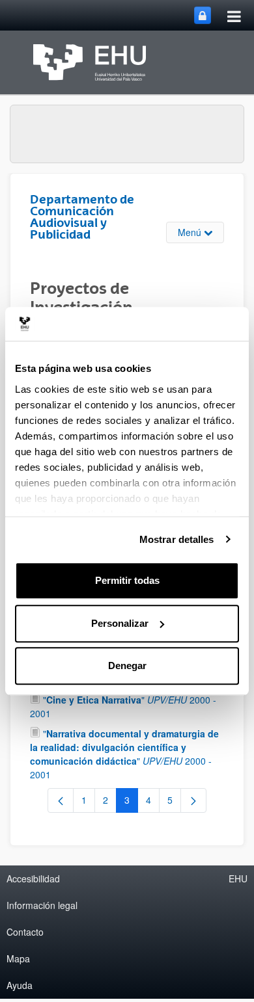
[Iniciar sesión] (202, 15)
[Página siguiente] (193, 800)
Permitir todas (127, 580)
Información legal (42, 905)
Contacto (25, 931)
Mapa (18, 958)
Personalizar (119, 623)
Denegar (127, 665)
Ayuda (20, 985)
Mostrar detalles (176, 539)
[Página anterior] (61, 800)
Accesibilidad (33, 878)
